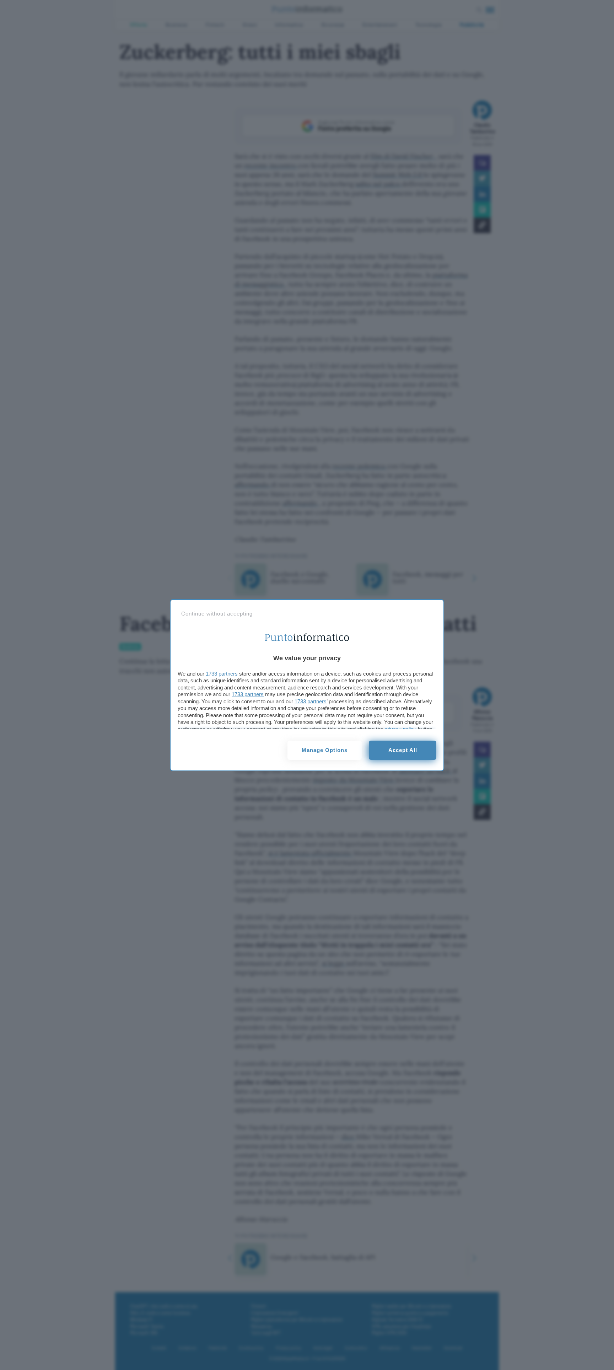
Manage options (325, 750)
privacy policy (400, 729)
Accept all (402, 750)
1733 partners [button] (222, 674)
